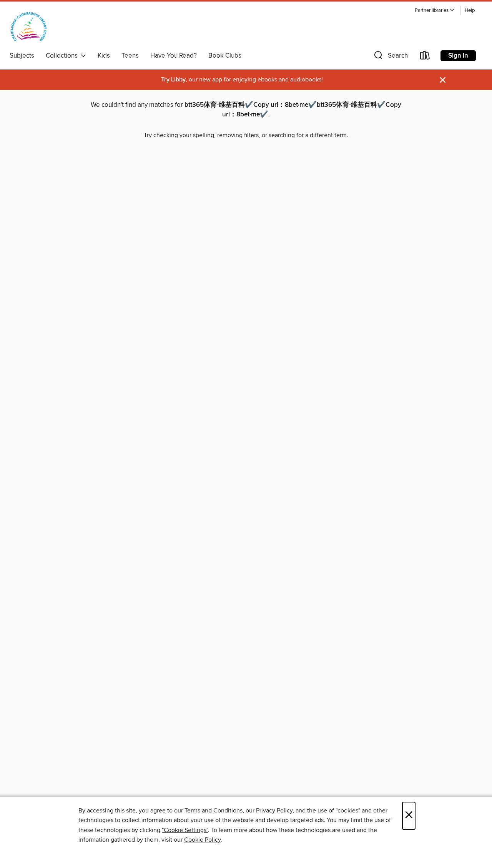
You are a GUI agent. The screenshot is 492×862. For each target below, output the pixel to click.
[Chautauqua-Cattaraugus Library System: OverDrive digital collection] (28, 26)
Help (470, 10)
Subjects (22, 55)
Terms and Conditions (213, 810)
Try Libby (173, 80)
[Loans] (425, 57)
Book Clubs (224, 55)
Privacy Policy (274, 810)
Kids (104, 55)
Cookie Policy (202, 840)
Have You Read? (173, 55)
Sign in (458, 55)
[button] (435, 10)
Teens (130, 55)
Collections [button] (63, 55)
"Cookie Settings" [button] (185, 830)
